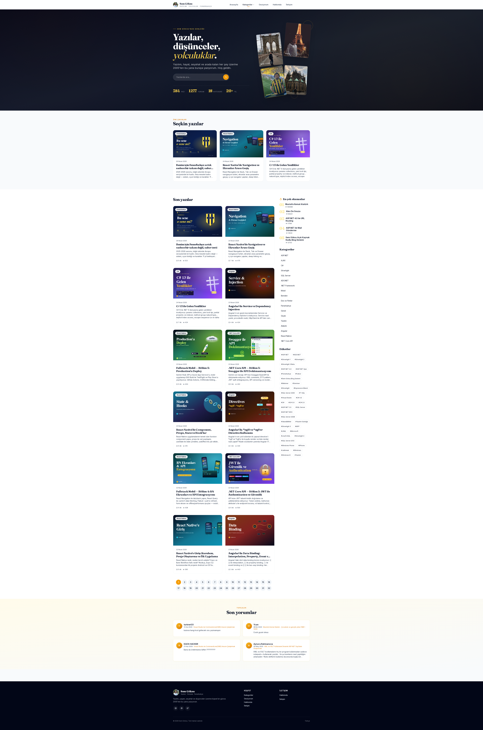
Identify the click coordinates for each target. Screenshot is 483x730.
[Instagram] (181, 708)
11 (239, 582)
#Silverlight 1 (285, 359)
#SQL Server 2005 (288, 393)
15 (263, 582)
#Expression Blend (301, 388)
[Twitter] (187, 708)
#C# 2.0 (302, 402)
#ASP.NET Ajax (301, 369)
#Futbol (298, 374)
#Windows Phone (287, 445)
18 (185, 588)
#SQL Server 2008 (288, 417)
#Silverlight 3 (286, 426)
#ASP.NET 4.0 (286, 369)
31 (263, 588)
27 (239, 588)
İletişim (289, 5)
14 (257, 582)
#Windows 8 (285, 455)
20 (196, 588)
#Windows (297, 450)
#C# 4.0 (299, 398)
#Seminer (296, 383)
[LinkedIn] (175, 708)
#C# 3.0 (291, 402)
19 (191, 588)
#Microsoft (294, 431)
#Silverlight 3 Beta (288, 364)
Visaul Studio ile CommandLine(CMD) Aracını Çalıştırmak (214, 627)
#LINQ (283, 431)
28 (245, 588)
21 (203, 588)
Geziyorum (263, 5)
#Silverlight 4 (299, 436)
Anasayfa (234, 5)
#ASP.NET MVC (287, 412)
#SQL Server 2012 (287, 441)
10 (233, 582)
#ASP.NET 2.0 (286, 407)
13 (251, 582)
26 (233, 588)
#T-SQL (302, 393)
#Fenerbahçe (286, 374)
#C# (282, 402)
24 (221, 588)
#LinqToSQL (285, 436)
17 (178, 588)
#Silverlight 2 (299, 359)
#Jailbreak (285, 450)
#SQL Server (300, 407)
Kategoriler (247, 5)
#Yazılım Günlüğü (301, 422)
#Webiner (284, 383)
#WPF (297, 426)
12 (245, 582)
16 (269, 582)
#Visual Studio (286, 398)
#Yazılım (298, 455)
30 (257, 588)
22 (209, 588)
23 (215, 588)
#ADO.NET (297, 355)
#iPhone (301, 445)
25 (227, 588)
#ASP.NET (285, 355)
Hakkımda (277, 5)
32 (269, 588)
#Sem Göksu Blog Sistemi (290, 379)
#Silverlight (285, 388)
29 (251, 588)
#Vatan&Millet (286, 422)
